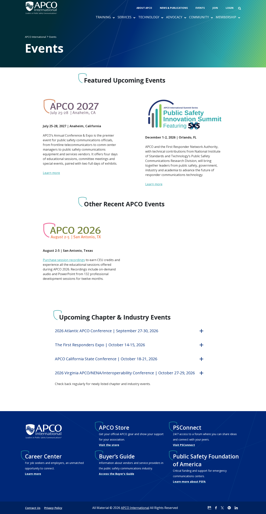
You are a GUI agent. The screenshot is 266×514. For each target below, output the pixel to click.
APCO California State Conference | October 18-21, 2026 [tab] (106, 358)
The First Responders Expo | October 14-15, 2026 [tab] (100, 344)
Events (200, 8)
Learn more (51, 173)
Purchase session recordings (64, 260)
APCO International (135, 508)
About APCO (144, 8)
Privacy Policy (53, 508)
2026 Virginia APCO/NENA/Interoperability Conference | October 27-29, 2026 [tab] (125, 372)
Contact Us (32, 508)
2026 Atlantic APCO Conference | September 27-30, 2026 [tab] (106, 330)
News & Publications (174, 8)
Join (215, 8)
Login (229, 8)
